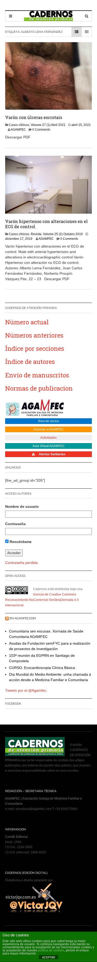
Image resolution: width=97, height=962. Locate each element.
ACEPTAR (48, 957)
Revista (36, 234)
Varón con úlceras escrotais (33, 117)
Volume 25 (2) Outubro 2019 (63, 234)
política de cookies (51, 950)
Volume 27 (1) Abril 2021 (48, 125)
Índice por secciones (34, 348)
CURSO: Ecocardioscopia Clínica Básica (42, 668)
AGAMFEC (18, 129)
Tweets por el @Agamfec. (26, 690)
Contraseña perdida (21, 563)
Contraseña (15, 524)
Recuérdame (20, 542)
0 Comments (41, 129)
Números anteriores (34, 335)
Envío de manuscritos (37, 375)
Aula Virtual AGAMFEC (49, 446)
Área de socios (48, 421)
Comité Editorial (16, 837)
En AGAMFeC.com (23, 618)
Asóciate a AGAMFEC (48, 429)
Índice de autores (30, 361)
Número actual (27, 322)
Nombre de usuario (22, 506)
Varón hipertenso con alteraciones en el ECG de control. (46, 224)
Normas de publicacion (39, 388)
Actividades (48, 437)
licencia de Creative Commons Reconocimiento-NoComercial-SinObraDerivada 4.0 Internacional (42, 600)
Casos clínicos (19, 125)
